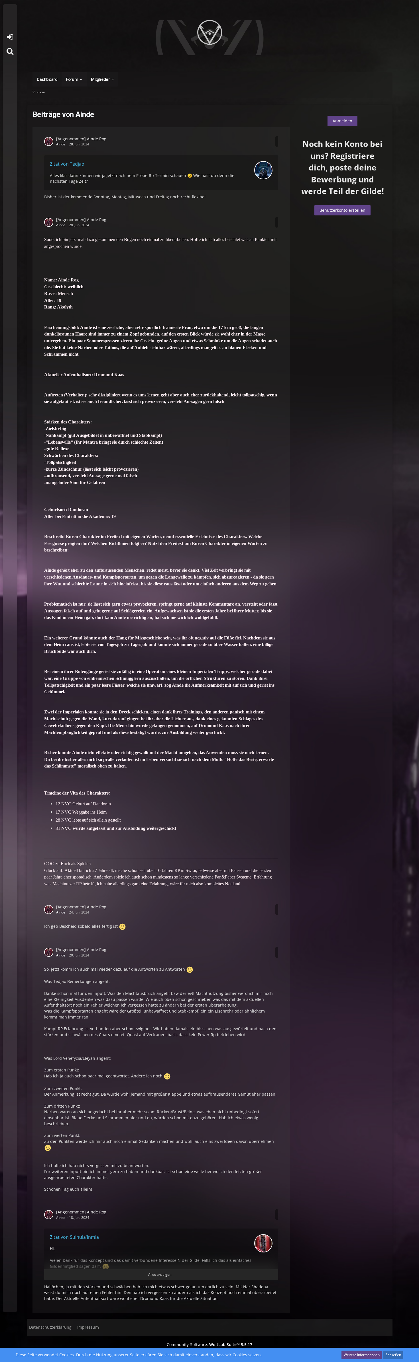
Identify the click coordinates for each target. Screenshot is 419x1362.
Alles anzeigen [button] (159, 1274)
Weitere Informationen (362, 1354)
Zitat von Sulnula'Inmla (74, 1237)
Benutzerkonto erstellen (342, 210)
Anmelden (342, 121)
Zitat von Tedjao (67, 164)
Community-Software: (209, 1344)
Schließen (393, 1354)
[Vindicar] (209, 37)
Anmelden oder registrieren (10, 37)
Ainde (60, 144)
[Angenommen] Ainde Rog (81, 138)
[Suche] (10, 51)
